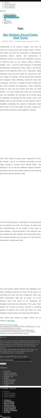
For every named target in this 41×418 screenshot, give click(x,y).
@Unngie (11, 321)
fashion (6, 378)
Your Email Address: (7, 360)
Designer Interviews (10, 374)
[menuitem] (22, 14)
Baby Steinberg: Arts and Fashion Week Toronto (20, 36)
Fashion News (9, 383)
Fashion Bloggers (10, 380)
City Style (7, 371)
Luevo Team (34, 41)
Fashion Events (20, 41)
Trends (6, 385)
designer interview (10, 373)
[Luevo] (3, 11)
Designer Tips (8, 376)
